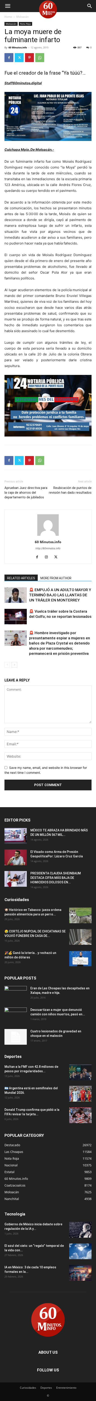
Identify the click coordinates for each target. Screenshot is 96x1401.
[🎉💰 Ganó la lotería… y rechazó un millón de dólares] (80, 958)
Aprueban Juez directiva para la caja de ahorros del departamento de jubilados (25, 492)
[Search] (89, 6)
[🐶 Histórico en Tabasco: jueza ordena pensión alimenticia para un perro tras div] (80, 915)
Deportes (46, 1388)
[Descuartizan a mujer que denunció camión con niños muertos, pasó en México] (15, 1015)
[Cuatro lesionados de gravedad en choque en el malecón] (15, 1037)
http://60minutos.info (48, 548)
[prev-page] (7, 665)
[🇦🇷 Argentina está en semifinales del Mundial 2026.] (80, 1094)
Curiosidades (28, 1388)
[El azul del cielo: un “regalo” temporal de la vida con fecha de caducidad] (80, 1251)
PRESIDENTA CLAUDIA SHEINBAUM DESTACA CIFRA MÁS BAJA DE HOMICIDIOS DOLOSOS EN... (55, 877)
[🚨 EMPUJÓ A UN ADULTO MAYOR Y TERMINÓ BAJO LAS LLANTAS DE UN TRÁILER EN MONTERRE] (15, 595)
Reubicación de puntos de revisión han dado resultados (70, 490)
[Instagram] (48, 557)
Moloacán (22, 17)
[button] (7, 6)
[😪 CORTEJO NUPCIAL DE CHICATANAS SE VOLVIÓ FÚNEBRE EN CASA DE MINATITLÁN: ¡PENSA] (80, 937)
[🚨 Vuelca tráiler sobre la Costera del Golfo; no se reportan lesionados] (15, 616)
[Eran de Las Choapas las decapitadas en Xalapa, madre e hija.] (15, 994)
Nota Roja (25, 23)
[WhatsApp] (39, 57)
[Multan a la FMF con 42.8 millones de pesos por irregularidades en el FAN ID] (80, 1072)
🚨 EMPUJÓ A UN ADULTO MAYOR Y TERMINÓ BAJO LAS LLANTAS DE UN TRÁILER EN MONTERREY (60, 595)
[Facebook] (8, 57)
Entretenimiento (66, 1388)
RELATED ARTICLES (21, 578)
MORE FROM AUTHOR (55, 578)
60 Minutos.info (17, 47)
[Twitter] (19, 57)
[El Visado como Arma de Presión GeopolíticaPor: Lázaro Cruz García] (15, 857)
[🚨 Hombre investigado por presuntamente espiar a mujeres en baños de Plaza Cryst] (15, 638)
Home (8, 17)
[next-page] (14, 665)
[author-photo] (48, 536)
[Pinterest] (29, 57)
